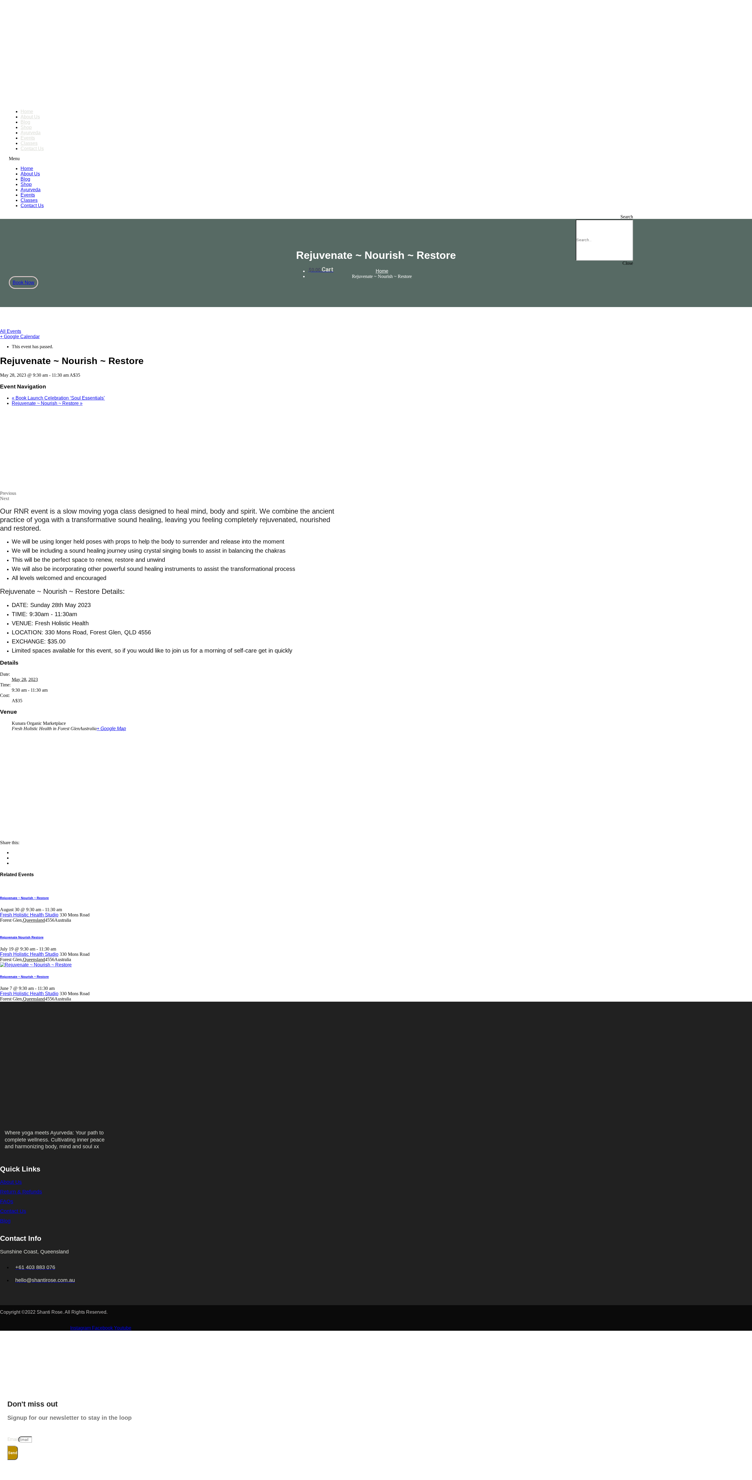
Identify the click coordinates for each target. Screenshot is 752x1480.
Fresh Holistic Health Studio (29, 914)
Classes (29, 143)
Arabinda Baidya (47, 1318)
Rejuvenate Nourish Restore (21, 937)
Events (28, 137)
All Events (10, 331)
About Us (30, 116)
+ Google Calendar (20, 336)
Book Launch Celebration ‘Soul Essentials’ (58, 397)
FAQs (6, 1201)
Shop (26, 127)
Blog (25, 122)
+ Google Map (111, 728)
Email (12, 1439)
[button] (319, 158)
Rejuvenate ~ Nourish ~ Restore (47, 403)
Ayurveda (31, 132)
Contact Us (32, 148)
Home (27, 111)
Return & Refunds (21, 1192)
